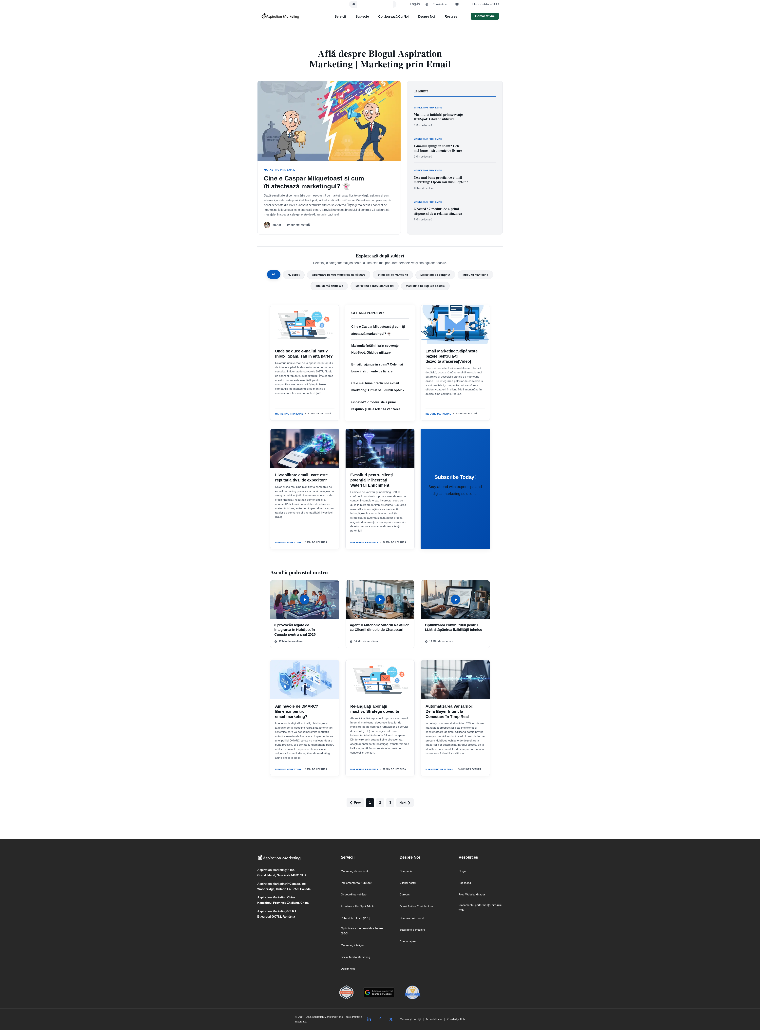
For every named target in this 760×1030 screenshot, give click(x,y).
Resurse (451, 16)
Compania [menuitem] (406, 871)
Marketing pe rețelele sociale (425, 285)
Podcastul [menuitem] (465, 882)
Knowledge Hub (456, 1019)
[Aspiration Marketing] (280, 16)
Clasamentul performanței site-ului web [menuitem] (480, 907)
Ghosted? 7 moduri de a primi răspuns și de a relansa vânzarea (438, 211)
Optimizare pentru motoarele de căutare (338, 274)
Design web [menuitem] (348, 968)
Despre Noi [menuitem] (410, 857)
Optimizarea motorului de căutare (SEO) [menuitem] (362, 931)
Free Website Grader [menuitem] (472, 894)
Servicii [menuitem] (348, 857)
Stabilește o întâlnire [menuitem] (412, 929)
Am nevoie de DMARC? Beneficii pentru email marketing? (296, 711)
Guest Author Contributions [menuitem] (416, 906)
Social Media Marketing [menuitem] (355, 957)
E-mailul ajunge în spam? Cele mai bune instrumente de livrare (438, 148)
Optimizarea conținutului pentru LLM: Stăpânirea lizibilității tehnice (453, 627)
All (274, 274)
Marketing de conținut (435, 274)
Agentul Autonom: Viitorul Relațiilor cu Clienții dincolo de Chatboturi (379, 627)
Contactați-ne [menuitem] (408, 941)
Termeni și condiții (410, 1019)
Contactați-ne (485, 16)
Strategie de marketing (393, 274)
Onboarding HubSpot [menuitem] (354, 894)
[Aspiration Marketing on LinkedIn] (369, 1019)
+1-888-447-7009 (485, 4)
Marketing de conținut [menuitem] (354, 871)
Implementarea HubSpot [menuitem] (356, 882)
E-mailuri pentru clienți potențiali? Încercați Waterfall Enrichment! (371, 480)
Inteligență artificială (329, 285)
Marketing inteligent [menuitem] (353, 945)
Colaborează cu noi (393, 16)
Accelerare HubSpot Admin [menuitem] (357, 906)
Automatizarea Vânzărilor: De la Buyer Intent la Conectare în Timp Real (450, 711)
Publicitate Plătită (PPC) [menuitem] (355, 918)
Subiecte (362, 16)
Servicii (340, 16)
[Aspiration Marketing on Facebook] (380, 1019)
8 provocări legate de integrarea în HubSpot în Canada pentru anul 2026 (295, 629)
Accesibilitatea (434, 1019)
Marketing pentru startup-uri (374, 285)
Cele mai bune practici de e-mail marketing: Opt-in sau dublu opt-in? (441, 179)
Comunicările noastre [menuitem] (413, 918)
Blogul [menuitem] (462, 871)
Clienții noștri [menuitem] (408, 882)
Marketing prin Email (289, 414)
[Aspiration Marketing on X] (391, 1019)
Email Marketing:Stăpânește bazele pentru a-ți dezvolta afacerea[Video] (452, 356)
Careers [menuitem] (405, 894)
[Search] (353, 4)
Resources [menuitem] (468, 857)
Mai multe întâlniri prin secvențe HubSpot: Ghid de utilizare (438, 117)
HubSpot (294, 274)
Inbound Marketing (475, 274)
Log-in (415, 4)
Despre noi (426, 16)
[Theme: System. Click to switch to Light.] (457, 4)
